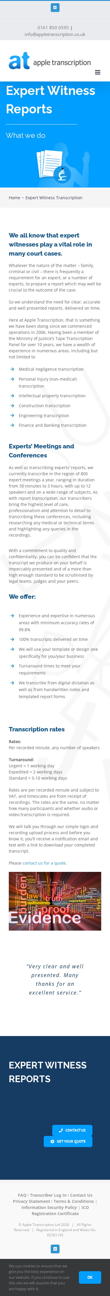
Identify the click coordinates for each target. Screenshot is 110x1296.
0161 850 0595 (53, 27)
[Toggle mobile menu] (98, 72)
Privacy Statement (31, 1190)
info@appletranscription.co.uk (55, 34)
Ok (90, 1277)
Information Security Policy (49, 1196)
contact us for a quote (44, 863)
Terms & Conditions (74, 1190)
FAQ (22, 1184)
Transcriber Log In (48, 1184)
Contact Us (81, 1184)
